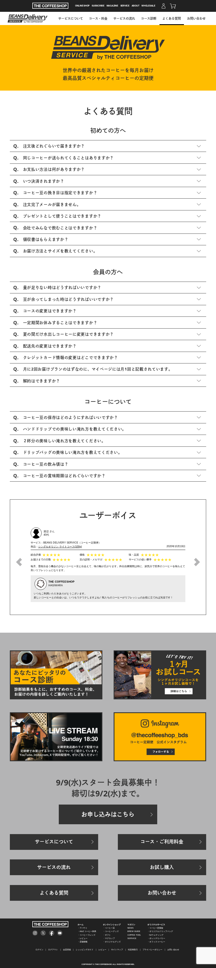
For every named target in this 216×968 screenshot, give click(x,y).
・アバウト (82, 928)
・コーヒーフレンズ (86, 935)
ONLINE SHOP (82, 6)
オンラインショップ (112, 925)
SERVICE (124, 6)
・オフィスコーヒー (156, 942)
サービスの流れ (124, 18)
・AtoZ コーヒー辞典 (87, 931)
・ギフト (107, 935)
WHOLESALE (148, 6)
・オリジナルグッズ (112, 942)
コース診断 (148, 18)
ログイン (39, 950)
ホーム (81, 925)
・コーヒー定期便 (155, 928)
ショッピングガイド (84, 950)
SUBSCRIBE (98, 6)
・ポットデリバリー (156, 938)
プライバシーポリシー (152, 950)
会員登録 (67, 950)
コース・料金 (98, 18)
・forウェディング (155, 935)
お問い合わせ (196, 18)
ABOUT (136, 6)
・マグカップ (109, 938)
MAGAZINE (112, 6)
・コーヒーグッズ (111, 931)
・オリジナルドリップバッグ (160, 931)
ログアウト (53, 950)
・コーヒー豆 (109, 928)
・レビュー (82, 938)
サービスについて (70, 18)
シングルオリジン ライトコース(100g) (60, 546)
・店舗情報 (82, 942)
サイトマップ (117, 950)
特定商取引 (133, 950)
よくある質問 (171, 18)
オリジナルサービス (156, 925)
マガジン (131, 925)
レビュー (102, 950)
